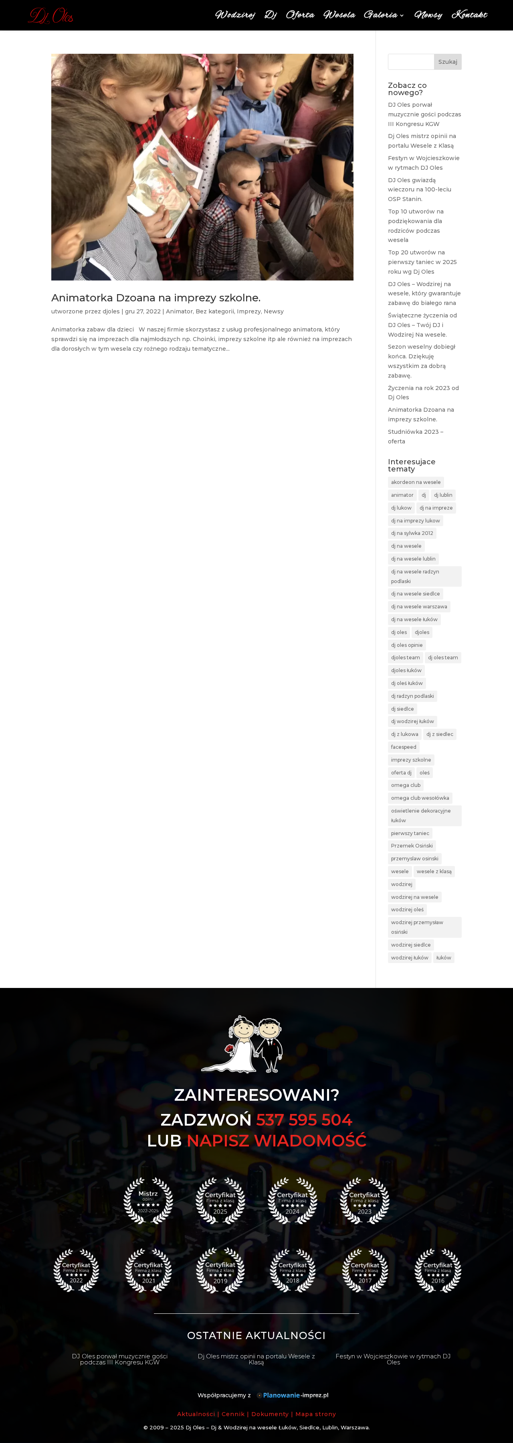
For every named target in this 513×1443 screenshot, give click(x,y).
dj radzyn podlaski (412, 696)
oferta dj (401, 773)
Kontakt (469, 15)
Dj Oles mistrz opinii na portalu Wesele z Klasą (256, 1359)
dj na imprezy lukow (415, 521)
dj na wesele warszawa (419, 607)
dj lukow (401, 508)
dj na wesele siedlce (415, 594)
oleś (425, 773)
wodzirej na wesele (414, 897)
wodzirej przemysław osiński (417, 927)
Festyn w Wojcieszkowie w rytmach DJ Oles (393, 1359)
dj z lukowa (404, 734)
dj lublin (443, 495)
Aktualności (196, 1414)
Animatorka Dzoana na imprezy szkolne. (156, 297)
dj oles (399, 632)
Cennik (233, 1414)
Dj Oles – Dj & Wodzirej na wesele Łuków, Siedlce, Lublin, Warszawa (277, 1427)
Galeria (381, 15)
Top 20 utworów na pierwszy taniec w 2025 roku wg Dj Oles (422, 262)
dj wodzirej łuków (412, 721)
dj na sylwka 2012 (412, 533)
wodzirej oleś (407, 909)
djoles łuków (406, 670)
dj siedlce (402, 709)
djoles (111, 311)
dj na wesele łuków (414, 619)
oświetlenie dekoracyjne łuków (421, 815)
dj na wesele (406, 546)
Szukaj (447, 61)
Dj (271, 15)
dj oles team (443, 657)
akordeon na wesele (416, 482)
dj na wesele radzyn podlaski (415, 576)
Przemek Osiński (412, 846)
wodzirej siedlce (411, 945)
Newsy (428, 15)
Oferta (300, 15)
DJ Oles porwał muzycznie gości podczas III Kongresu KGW (424, 114)
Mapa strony (315, 1414)
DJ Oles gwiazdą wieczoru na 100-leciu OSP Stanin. (419, 190)
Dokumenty (270, 1414)
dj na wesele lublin (413, 559)
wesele (400, 871)
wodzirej (401, 884)
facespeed (403, 747)
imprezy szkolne (411, 760)
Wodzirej (235, 15)
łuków (443, 958)
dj (424, 495)
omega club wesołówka (420, 798)
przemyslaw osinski (414, 859)
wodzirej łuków (409, 958)
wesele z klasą (434, 871)
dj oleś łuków (407, 683)
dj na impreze (436, 508)
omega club (405, 785)
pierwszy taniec (410, 833)
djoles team (405, 657)
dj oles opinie (407, 645)
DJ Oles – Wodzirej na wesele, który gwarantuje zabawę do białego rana (424, 293)
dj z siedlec (439, 734)
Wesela (339, 15)
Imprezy (249, 311)
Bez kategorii (215, 311)
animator (402, 495)
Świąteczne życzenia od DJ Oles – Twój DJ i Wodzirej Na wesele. (422, 325)
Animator (179, 311)
